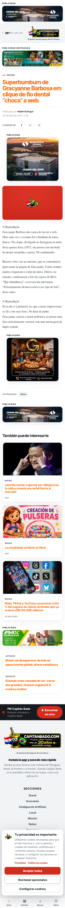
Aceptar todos (32, 871)
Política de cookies (37, 863)
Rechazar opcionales (32, 880)
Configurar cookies (32, 889)
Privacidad (20, 863)
